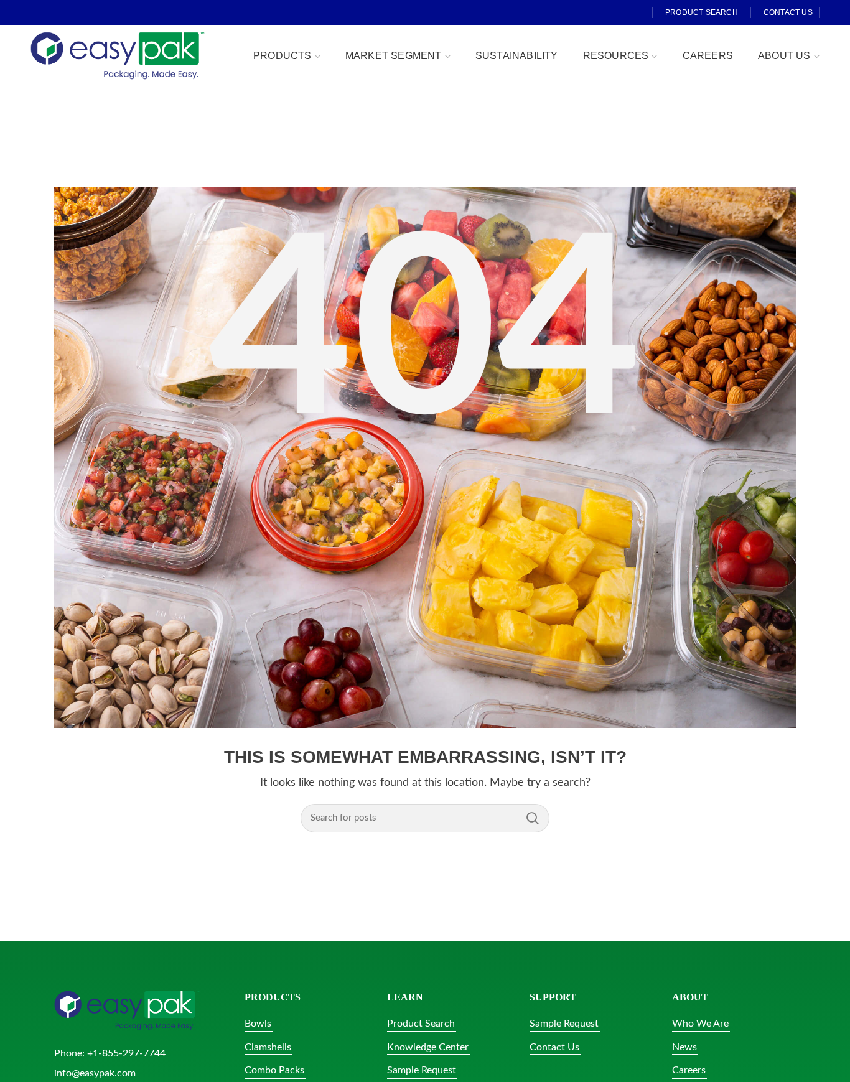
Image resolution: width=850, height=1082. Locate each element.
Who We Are (700, 1023)
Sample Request (421, 1070)
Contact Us (554, 1047)
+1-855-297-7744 (126, 1053)
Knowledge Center (428, 1047)
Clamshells (268, 1047)
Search (532, 818)
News (684, 1047)
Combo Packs (274, 1070)
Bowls (258, 1023)
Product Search (421, 1023)
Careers (689, 1070)
